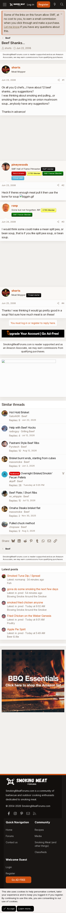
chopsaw (14, 527)
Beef (24, 416)
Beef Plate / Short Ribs (23, 492)
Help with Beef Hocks (22, 427)
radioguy (14, 431)
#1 (63, 80)
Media (38, 836)
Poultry (11, 623)
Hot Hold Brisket (19, 412)
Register (10, 873)
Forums (10, 836)
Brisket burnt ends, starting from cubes (32, 458)
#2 (63, 185)
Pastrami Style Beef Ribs (24, 443)
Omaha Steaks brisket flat (24, 508)
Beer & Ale (13, 636)
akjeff (12, 481)
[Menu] (5, 4)
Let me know (12, 27)
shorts (8, 48)
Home (9, 829)
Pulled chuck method (22, 523)
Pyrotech (14, 446)
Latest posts (10, 569)
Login (9, 867)
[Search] (61, 4)
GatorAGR (14, 416)
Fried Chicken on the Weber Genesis (29, 615)
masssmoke (15, 461)
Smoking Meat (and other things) (45, 844)
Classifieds (41, 852)
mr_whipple (15, 496)
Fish (9, 583)
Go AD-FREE (18, 879)
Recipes (39, 829)
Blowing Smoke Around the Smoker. (27, 596)
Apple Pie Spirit (16, 629)
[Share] (58, 80)
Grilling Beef (28, 431)
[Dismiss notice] (61, 14)
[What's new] (54, 4)
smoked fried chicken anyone (25, 602)
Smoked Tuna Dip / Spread (23, 575)
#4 (63, 303)
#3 (63, 221)
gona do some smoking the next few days (32, 589)
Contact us (12, 842)
